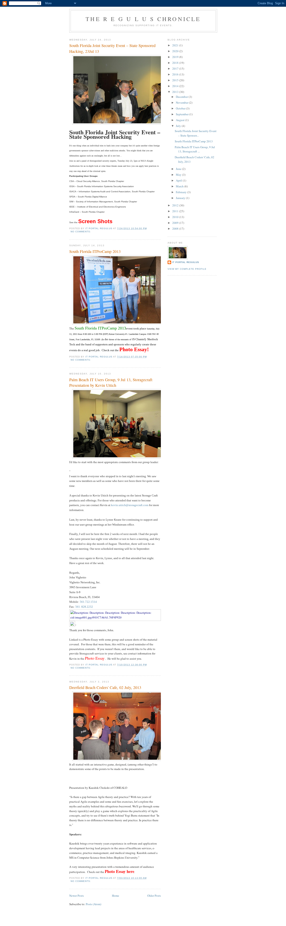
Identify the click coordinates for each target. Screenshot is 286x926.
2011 (175, 211)
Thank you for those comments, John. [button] (91, 630)
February (181, 192)
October (181, 108)
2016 (175, 74)
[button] (115, 635)
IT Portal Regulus (185, 262)
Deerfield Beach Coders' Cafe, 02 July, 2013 (105, 687)
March (180, 186)
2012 (175, 205)
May (179, 175)
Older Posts (154, 896)
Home (115, 896)
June (179, 169)
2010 (175, 217)
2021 (175, 45)
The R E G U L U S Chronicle (143, 19)
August (180, 120)
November (182, 103)
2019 (175, 57)
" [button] (75, 626)
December (182, 97)
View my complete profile (187, 269)
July (179, 126)
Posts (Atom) (93, 904)
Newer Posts (76, 896)
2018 (175, 63)
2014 (175, 86)
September (182, 114)
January (181, 198)
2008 (175, 229)
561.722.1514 (88, 601)
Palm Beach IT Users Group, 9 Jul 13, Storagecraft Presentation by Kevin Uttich (110, 382)
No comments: (81, 231)
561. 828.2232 (84, 606)
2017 (175, 68)
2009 (175, 223)
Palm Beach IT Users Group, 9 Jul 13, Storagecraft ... (195, 149)
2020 (175, 51)
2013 (175, 92)
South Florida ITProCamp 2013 (95, 251)
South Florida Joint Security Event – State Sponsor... (196, 133)
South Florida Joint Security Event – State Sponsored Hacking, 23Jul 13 (112, 48)
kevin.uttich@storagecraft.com (129, 505)
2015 (175, 80)
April (179, 180)
